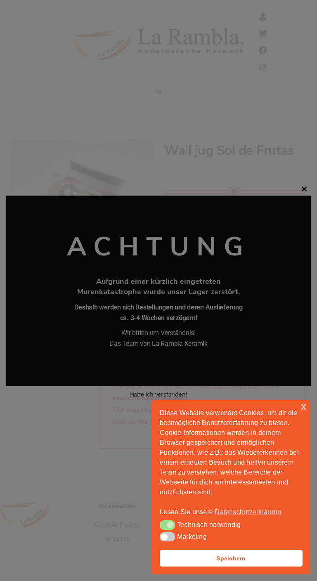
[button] (167, 524)
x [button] (303, 406)
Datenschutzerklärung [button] (248, 511)
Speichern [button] (231, 558)
